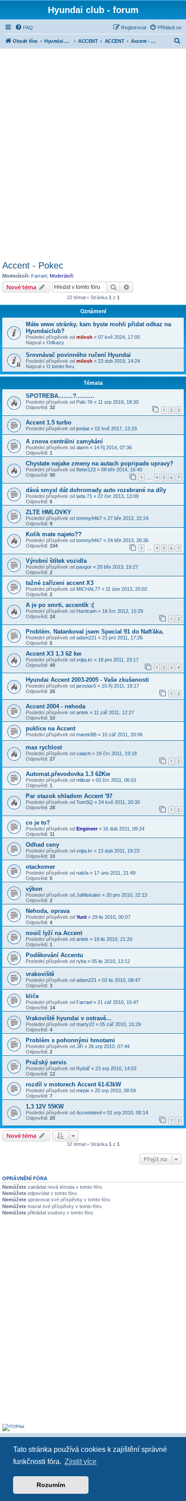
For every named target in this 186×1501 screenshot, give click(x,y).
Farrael (39, 275)
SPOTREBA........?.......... (60, 395)
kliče (32, 996)
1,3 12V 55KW (45, 1106)
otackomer (40, 866)
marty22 (85, 1024)
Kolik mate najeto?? (54, 534)
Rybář (83, 1068)
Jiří (79, 1046)
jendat (82, 428)
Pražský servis (46, 1062)
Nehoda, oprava (48, 911)
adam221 (86, 637)
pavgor (84, 567)
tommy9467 (89, 518)
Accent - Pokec (32, 265)
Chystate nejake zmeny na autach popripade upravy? (99, 463)
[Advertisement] (93, 153)
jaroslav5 (86, 686)
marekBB (86, 734)
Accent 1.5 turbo (48, 422)
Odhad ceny (42, 844)
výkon (34, 888)
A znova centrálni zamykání (64, 441)
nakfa (82, 873)
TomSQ (84, 802)
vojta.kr (84, 659)
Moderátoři (61, 275)
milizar (83, 780)
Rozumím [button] (51, 1484)
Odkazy (55, 342)
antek (82, 712)
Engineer (87, 828)
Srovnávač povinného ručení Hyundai (78, 354)
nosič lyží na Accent (54, 933)
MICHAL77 (88, 589)
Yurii (81, 917)
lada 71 (84, 496)
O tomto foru (60, 366)
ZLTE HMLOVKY (48, 512)
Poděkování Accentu (54, 955)
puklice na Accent (50, 728)
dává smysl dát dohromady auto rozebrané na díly (96, 490)
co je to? (38, 822)
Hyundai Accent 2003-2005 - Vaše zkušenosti (87, 679)
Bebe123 (86, 469)
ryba (81, 961)
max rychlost (44, 747)
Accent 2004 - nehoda (55, 706)
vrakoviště (40, 974)
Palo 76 (84, 402)
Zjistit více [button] (81, 1461)
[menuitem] (24, 27)
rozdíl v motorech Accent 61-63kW (73, 1084)
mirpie (82, 1090)
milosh (84, 337)
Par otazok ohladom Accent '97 (69, 796)
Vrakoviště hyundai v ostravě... (69, 1018)
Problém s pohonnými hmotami (70, 1040)
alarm (82, 447)
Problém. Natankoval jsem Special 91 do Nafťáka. (95, 631)
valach (83, 753)
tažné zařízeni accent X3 (59, 582)
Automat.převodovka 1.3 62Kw (68, 774)
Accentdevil (89, 1112)
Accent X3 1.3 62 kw (53, 653)
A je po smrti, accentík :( (60, 605)
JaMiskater (88, 895)
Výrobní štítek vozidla (56, 560)
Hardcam (86, 611)
